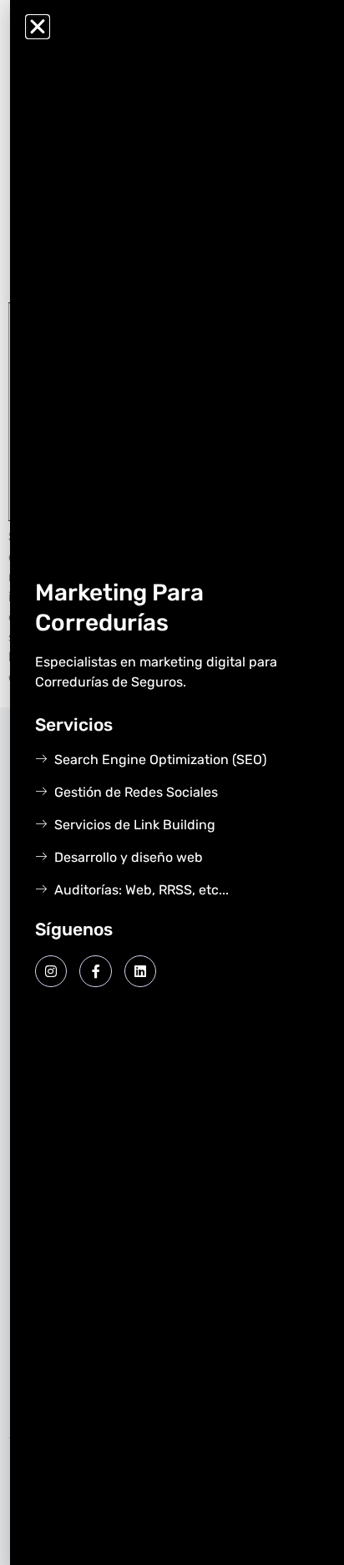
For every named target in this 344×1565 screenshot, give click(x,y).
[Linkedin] (140, 971)
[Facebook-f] (95, 971)
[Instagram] (51, 971)
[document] (172, 782)
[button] (38, 27)
